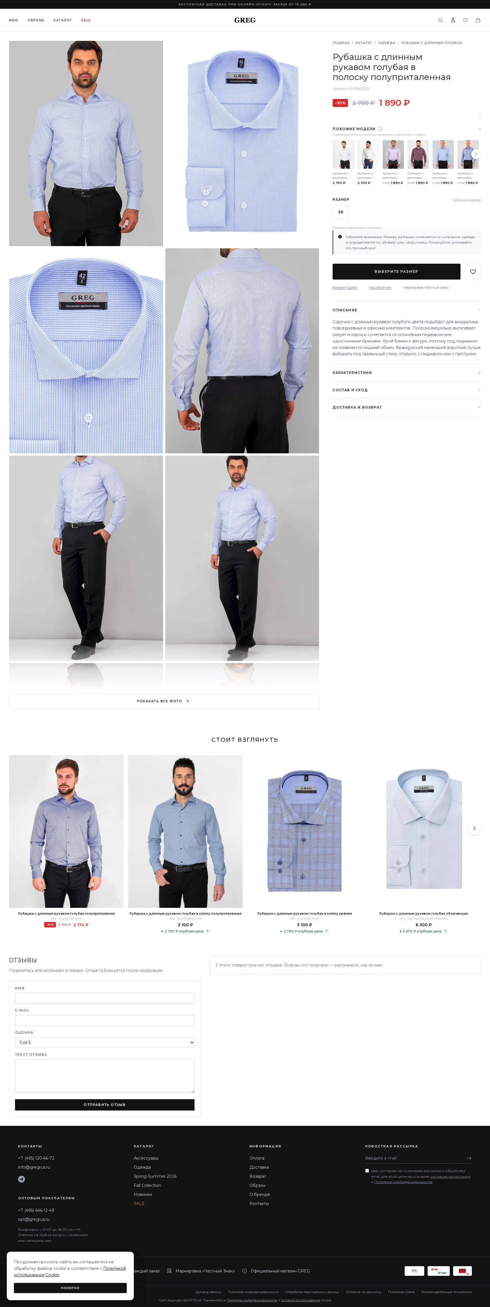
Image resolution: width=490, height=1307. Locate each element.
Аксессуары (146, 1158)
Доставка (259, 1167)
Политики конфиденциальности (403, 1182)
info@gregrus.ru (34, 1167)
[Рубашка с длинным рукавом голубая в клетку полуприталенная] (185, 831)
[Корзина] (478, 20)
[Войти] (453, 20)
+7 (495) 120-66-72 (36, 1158)
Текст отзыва (31, 1054)
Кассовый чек (380, 287)
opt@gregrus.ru (34, 1219)
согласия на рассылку (450, 1176)
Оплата (257, 1158)
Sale (86, 20)
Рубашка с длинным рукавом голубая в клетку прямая (304, 913)
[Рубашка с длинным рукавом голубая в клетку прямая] (304, 831)
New (13, 20)
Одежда (387, 43)
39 (340, 212)
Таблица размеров (467, 199)
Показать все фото (163, 701)
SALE (139, 1203)
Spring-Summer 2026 (155, 1176)
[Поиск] (440, 20)
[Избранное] (465, 20)
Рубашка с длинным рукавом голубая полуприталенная (66, 913)
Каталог (63, 20)
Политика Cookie (401, 1292)
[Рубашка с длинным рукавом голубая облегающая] (423, 831)
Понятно (70, 1288)
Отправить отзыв (105, 1105)
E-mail (22, 1010)
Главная (341, 43)
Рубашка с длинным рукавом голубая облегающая (423, 913)
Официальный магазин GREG (280, 1271)
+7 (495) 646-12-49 (36, 1210)
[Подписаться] (469, 1158)
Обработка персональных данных (312, 1292)
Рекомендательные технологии (446, 1292)
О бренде (260, 1194)
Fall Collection (147, 1185)
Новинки (143, 1194)
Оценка (24, 1032)
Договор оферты (208, 1292)
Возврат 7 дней (345, 287)
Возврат (258, 1176)
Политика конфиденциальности (253, 1292)
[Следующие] (476, 154)
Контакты (259, 1203)
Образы (36, 20)
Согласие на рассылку (363, 1292)
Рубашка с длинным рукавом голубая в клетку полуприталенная (185, 913)
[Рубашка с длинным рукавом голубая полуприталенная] (66, 831)
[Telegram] (21, 1179)
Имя (20, 988)
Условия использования (300, 1300)
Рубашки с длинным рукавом (432, 43)
